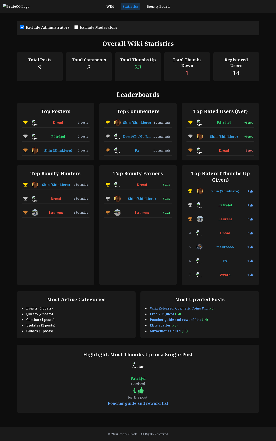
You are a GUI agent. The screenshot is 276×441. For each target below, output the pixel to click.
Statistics (130, 6)
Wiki (110, 6)
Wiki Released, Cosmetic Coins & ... (179, 308)
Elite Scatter (161, 325)
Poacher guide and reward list (176, 319)
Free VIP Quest (162, 314)
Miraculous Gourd (166, 331)
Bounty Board (158, 6)
